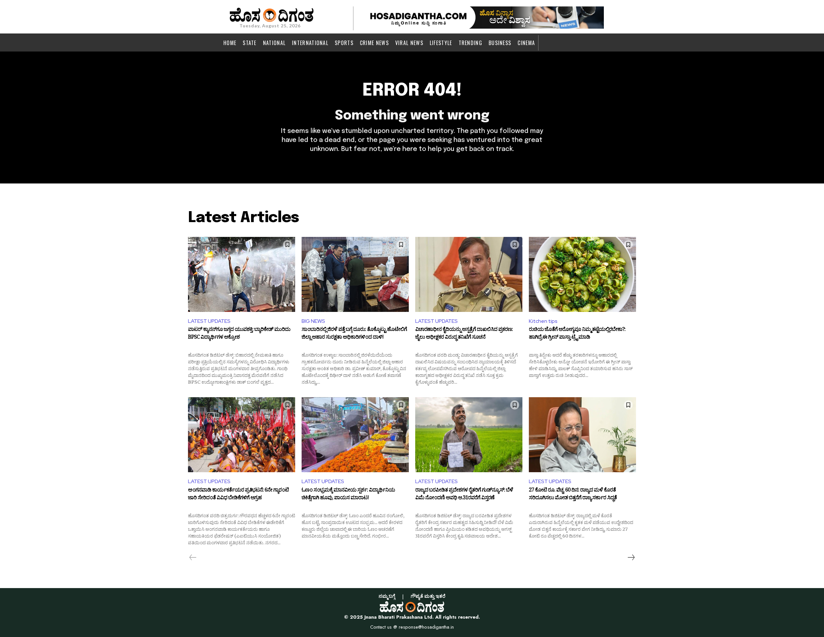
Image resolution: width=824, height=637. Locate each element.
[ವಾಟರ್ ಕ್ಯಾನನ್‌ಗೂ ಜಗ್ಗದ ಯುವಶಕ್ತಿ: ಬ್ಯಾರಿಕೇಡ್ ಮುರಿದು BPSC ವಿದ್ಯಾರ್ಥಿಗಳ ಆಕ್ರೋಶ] (241, 274)
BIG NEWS (313, 321)
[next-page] (631, 557)
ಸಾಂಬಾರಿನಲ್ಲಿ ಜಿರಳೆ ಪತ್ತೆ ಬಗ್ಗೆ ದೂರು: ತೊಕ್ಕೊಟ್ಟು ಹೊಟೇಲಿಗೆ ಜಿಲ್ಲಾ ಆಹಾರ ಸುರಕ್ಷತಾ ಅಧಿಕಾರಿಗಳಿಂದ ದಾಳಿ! (354, 334)
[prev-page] (193, 557)
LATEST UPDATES (209, 321)
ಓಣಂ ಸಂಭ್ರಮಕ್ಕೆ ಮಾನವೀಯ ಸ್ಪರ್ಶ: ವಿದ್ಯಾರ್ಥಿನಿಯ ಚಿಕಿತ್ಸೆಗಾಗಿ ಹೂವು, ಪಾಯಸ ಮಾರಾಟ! (348, 494)
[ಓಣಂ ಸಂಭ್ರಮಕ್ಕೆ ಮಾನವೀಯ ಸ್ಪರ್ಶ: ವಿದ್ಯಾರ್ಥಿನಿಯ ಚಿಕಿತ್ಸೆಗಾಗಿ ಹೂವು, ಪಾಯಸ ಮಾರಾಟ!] (355, 434)
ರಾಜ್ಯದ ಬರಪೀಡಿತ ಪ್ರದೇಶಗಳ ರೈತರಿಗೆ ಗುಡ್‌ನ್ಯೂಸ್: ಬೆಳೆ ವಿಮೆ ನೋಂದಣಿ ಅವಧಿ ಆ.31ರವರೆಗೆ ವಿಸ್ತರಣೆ (464, 494)
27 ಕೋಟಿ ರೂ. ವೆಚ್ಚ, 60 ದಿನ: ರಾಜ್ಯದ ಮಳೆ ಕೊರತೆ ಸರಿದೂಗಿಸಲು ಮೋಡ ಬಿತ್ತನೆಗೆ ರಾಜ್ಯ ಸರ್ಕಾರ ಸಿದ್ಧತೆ (573, 494)
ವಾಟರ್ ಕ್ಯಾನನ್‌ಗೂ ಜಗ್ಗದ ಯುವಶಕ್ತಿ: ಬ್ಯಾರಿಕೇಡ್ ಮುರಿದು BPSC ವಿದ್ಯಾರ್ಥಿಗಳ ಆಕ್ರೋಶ (239, 334)
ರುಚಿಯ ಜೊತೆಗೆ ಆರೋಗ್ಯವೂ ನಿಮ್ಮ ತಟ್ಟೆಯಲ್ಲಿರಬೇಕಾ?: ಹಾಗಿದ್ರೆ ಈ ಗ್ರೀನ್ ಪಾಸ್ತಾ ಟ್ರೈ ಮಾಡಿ (577, 334)
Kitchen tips (543, 321)
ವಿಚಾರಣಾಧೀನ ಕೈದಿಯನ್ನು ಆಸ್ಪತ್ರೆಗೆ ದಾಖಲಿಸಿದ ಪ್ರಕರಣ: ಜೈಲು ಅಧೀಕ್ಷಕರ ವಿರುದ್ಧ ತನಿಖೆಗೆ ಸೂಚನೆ (464, 334)
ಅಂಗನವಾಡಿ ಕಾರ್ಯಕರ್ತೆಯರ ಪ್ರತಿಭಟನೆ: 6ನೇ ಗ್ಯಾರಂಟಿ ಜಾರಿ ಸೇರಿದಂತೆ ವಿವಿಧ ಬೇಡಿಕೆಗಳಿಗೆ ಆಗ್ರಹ (238, 494)
